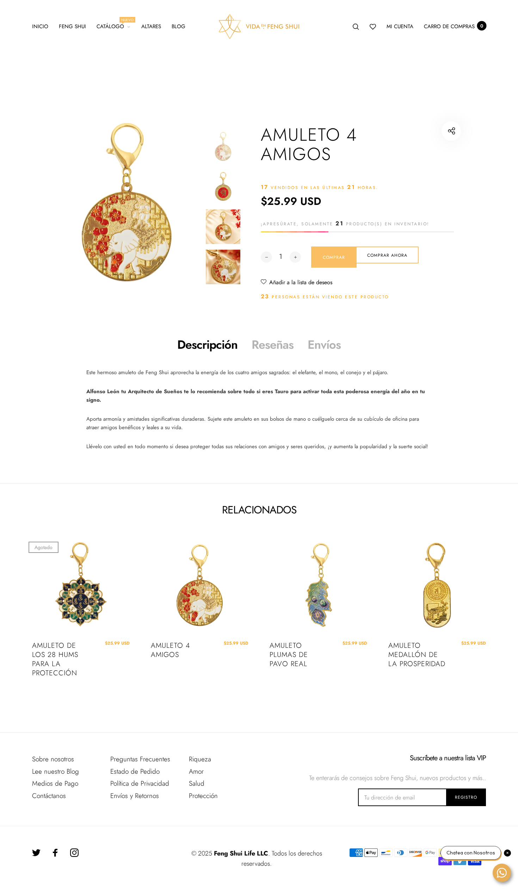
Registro (466, 797)
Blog (178, 26)
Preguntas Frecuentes (140, 759)
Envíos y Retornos (134, 795)
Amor (196, 771)
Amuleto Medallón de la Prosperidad (416, 655)
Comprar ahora (387, 255)
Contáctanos (49, 795)
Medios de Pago (55, 783)
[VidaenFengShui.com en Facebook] (55, 852)
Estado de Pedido (135, 771)
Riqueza (200, 759)
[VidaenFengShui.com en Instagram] (74, 852)
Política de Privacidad (139, 783)
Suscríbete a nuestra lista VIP (448, 758)
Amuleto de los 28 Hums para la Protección (55, 659)
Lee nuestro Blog (55, 771)
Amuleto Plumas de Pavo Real (289, 655)
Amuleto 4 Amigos (170, 650)
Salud (196, 783)
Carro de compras (453, 26)
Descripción (207, 344)
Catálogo (114, 25)
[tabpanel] (126, 202)
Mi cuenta (400, 26)
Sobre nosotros (53, 759)
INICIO (40, 26)
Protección (203, 795)
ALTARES (151, 26)
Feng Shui (72, 26)
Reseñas (273, 344)
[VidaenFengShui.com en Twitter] (36, 852)
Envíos (324, 344)
